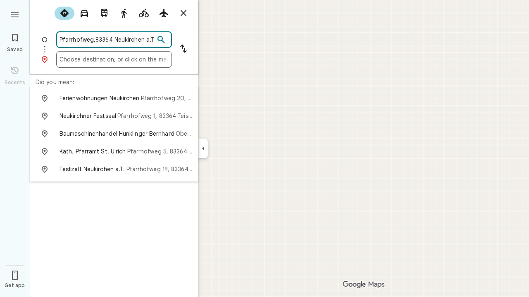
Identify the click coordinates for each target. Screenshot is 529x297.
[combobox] (107, 39)
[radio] (64, 13)
